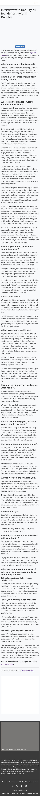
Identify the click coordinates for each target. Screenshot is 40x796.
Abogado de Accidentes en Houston (12, 773)
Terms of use (34, 782)
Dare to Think (23, 790)
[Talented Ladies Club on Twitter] (17, 786)
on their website (7, 664)
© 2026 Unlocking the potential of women (20, 793)
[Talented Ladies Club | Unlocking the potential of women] (14, 3)
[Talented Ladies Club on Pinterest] (22, 786)
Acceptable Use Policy (22, 782)
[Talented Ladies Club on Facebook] (12, 786)
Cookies (11, 782)
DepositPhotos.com (7, 771)
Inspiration (20, 46)
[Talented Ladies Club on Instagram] (26, 786)
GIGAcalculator (21, 769)
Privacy (4, 782)
